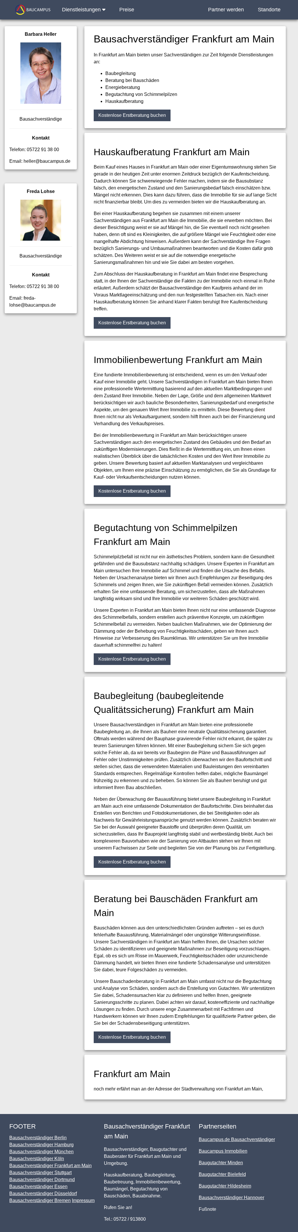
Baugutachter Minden (221, 1162)
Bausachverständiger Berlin (38, 1137)
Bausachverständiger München (41, 1151)
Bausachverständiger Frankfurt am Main (50, 1165)
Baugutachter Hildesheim (225, 1185)
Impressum (83, 1200)
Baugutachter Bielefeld (222, 1174)
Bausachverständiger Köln (36, 1158)
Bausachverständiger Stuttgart (40, 1172)
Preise (126, 9)
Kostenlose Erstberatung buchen (132, 115)
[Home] (32, 9)
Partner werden (226, 9)
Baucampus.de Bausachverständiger (237, 1139)
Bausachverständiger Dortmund (42, 1179)
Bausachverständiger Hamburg (41, 1144)
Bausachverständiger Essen (38, 1186)
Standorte (269, 9)
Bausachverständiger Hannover (231, 1197)
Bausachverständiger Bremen (40, 1200)
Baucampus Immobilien (223, 1151)
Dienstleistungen (82, 9)
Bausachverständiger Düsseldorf (43, 1193)
